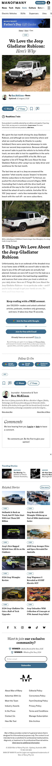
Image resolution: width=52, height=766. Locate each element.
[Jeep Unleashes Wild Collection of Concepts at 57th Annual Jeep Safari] (38, 594)
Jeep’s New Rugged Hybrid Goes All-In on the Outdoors (13, 549)
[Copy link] (47, 88)
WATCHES (17, 470)
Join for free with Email (26, 331)
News (4, 8)
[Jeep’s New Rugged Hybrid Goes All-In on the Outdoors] (13, 532)
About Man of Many (43, 412)
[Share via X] (47, 78)
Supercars (33, 13)
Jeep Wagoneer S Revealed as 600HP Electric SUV (35, 580)
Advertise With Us (13, 696)
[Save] (31, 109)
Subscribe (40, 3)
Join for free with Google (28, 321)
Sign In (38, 337)
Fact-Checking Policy (38, 701)
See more (45, 487)
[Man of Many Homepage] (14, 2)
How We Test (10, 721)
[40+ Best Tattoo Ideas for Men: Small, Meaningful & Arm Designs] (35, 474)
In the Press (10, 711)
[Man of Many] (26, 678)
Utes (44, 13)
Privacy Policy (40, 342)
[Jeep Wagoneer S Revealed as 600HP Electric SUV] (38, 563)
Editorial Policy (35, 690)
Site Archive (34, 721)
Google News (27, 364)
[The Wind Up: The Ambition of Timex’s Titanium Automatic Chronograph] (7, 474)
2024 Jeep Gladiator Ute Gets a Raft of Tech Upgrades (13, 611)
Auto (24, 8)
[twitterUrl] (15, 627)
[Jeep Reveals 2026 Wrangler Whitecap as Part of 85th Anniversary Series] (38, 498)
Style (17, 8)
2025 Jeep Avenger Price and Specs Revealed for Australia (38, 549)
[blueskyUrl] (44, 627)
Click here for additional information (26, 743)
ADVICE (45, 470)
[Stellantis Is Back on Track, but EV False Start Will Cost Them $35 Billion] (13, 498)
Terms (30, 342)
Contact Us (10, 716)
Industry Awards (12, 706)
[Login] (48, 2)
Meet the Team (11, 701)
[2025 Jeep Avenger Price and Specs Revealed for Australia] (38, 532)
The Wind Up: (20, 475)
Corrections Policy (37, 696)
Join (38, 426)
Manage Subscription (38, 716)
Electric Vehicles (9, 13)
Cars (31, 30)
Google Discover (11, 364)
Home (21, 30)
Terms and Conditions (38, 711)
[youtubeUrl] (29, 627)
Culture (32, 8)
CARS (25, 35)
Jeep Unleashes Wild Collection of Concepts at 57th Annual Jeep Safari (38, 611)
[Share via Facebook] (47, 73)
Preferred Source (44, 364)
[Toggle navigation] (49, 7)
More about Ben (7, 412)
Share (9, 108)
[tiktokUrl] (37, 627)
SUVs (23, 13)
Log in (30, 426)
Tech (11, 8)
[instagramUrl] (22, 627)
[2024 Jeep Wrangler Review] (13, 563)
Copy (22, 108)
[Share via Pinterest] (47, 83)
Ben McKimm (18, 95)
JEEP (5, 374)
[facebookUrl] (8, 627)
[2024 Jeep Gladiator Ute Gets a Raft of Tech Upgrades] (13, 594)
